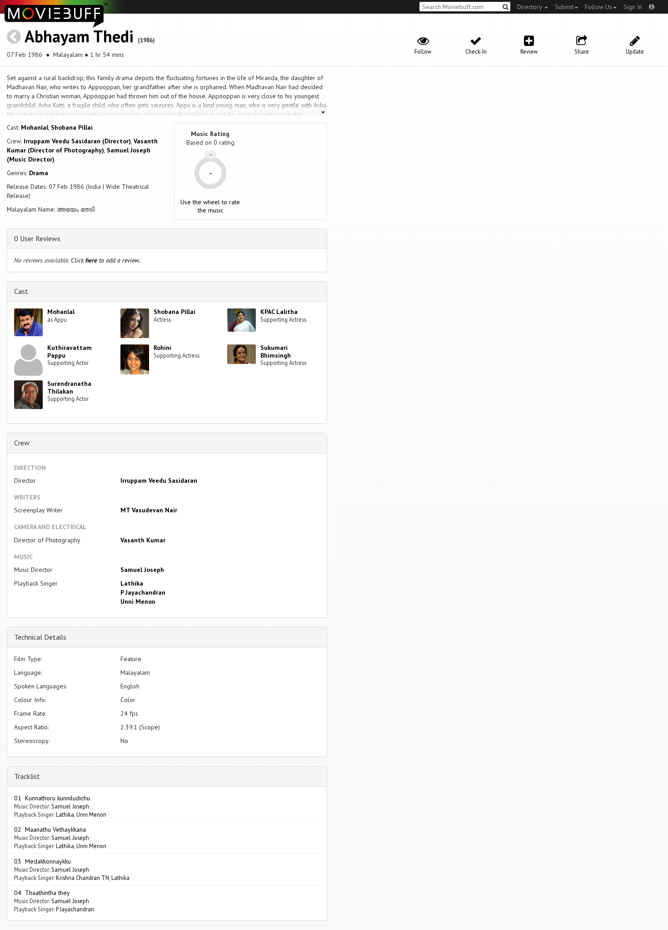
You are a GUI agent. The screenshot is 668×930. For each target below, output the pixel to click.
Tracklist (27, 776)
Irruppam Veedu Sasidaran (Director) (77, 141)
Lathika (131, 583)
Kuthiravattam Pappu (69, 351)
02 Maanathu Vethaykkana (50, 829)
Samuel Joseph (142, 570)
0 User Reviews (37, 238)
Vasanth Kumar (142, 540)
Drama (38, 173)
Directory (530, 7)
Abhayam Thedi (79, 36)
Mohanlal (34, 127)
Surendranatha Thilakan (69, 387)
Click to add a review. (105, 260)
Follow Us (598, 7)
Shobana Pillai (72, 127)
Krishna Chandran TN (82, 877)
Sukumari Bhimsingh (275, 351)
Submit (564, 7)
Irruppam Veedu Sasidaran (158, 480)
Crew (22, 442)
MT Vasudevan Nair (148, 510)
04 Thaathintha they (42, 893)
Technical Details (40, 637)
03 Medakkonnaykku (42, 861)
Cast (21, 291)
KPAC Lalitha (279, 312)
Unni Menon (137, 601)
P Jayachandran (142, 592)
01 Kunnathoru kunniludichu (52, 798)
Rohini (162, 348)
